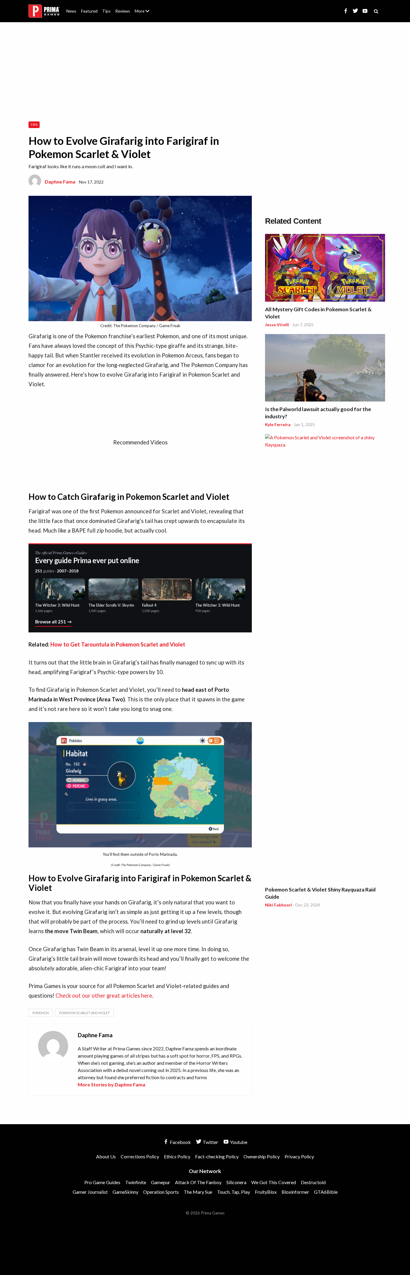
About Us (143, 7)
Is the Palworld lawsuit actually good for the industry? (318, 413)
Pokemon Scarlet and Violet (84, 1013)
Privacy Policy (299, 1156)
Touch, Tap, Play (233, 1192)
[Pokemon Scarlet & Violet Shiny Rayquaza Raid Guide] (325, 659)
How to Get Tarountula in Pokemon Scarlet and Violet (117, 644)
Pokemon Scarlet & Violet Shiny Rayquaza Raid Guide (320, 893)
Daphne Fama (60, 181)
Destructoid (313, 1182)
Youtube (238, 1142)
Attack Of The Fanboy (198, 1182)
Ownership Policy (261, 1156)
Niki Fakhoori (278, 904)
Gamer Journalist (90, 1192)
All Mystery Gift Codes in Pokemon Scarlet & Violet (318, 313)
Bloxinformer (295, 1192)
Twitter (210, 1142)
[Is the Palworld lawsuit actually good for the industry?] (325, 368)
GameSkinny (125, 1192)
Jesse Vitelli (277, 324)
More (145, 13)
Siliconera (236, 1182)
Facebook (180, 1142)
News (71, 11)
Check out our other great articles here (104, 995)
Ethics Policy (177, 1156)
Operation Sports (161, 1192)
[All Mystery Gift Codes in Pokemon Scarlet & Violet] (325, 268)
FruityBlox (266, 1192)
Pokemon (40, 1013)
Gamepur (160, 1182)
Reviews (122, 11)
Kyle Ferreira (278, 424)
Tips (106, 11)
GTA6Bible (326, 1192)
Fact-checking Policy (217, 1156)
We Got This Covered (273, 1182)
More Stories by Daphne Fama (111, 1084)
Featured (89, 11)
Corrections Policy (140, 1156)
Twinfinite (135, 1182)
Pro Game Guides (102, 1182)
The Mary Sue (198, 1192)
